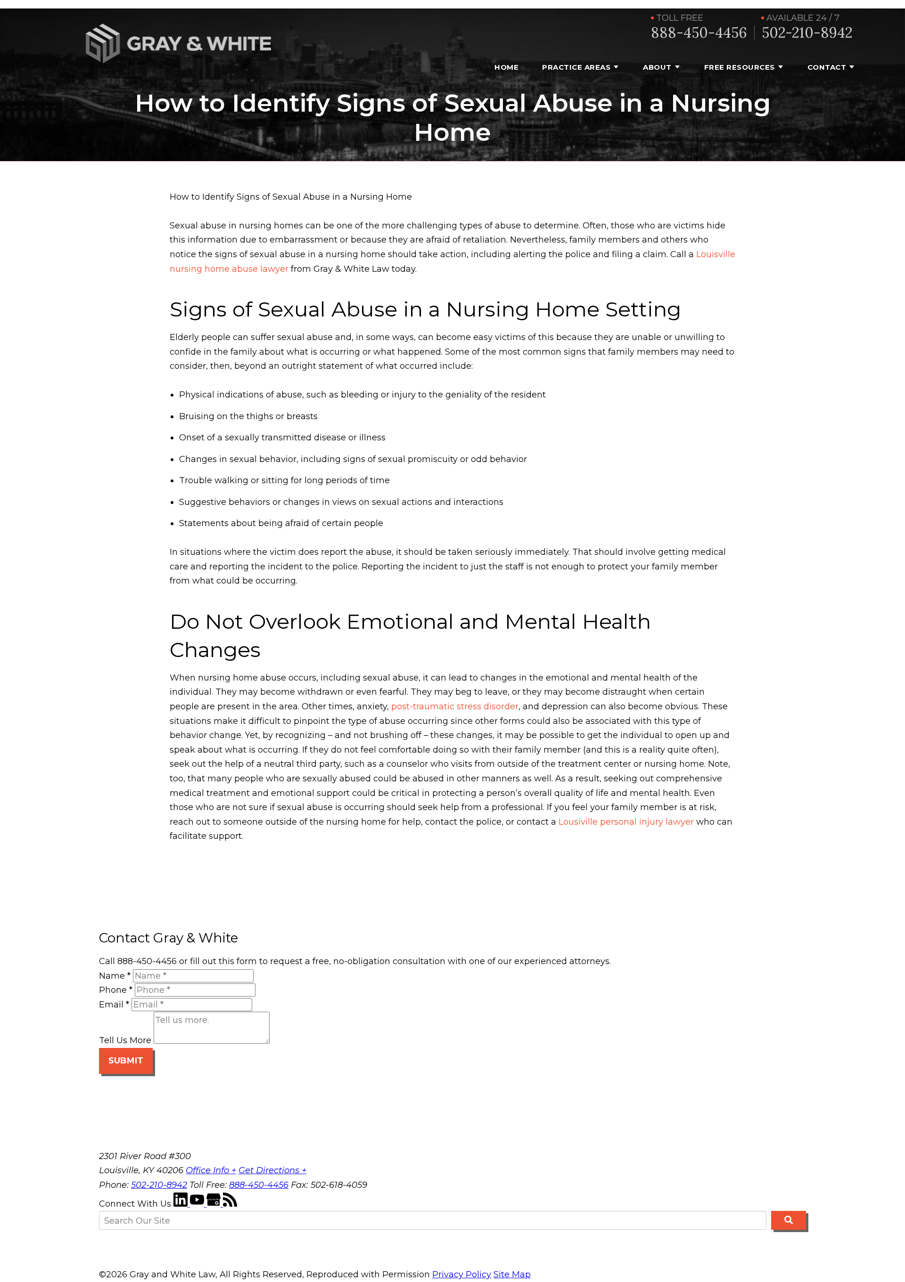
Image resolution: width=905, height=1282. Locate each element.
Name (115, 976)
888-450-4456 (699, 32)
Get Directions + (272, 1170)
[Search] (788, 1220)
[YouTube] (198, 1204)
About (657, 67)
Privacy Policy (461, 1274)
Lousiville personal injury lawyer (626, 822)
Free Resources (739, 67)
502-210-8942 (807, 32)
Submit (125, 1060)
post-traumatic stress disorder (454, 706)
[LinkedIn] (181, 1204)
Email (114, 1004)
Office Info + (211, 1170)
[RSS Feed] (230, 1204)
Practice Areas (576, 67)
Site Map (512, 1274)
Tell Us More (125, 1041)
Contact (827, 67)
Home (506, 67)
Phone (115, 990)
